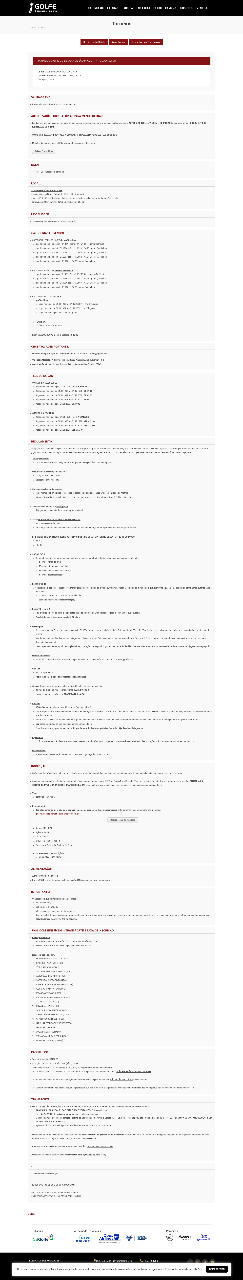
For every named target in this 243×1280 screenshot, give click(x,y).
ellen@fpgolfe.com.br (69, 814)
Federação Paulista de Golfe (45, 7)
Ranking (170, 8)
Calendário (96, 8)
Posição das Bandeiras (146, 42)
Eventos (201, 8)
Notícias (144, 8)
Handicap (128, 8)
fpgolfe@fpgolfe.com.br (46, 814)
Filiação (113, 8)
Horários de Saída (94, 42)
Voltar (31, 1213)
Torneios (186, 8)
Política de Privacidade (118, 1269)
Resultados (118, 42)
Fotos (157, 8)
